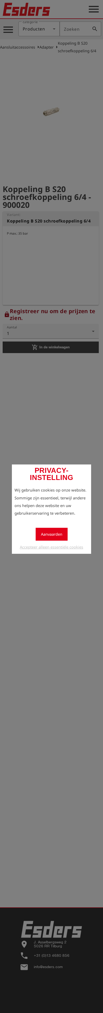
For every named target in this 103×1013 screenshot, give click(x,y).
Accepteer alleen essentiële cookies (51, 547)
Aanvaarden (51, 534)
